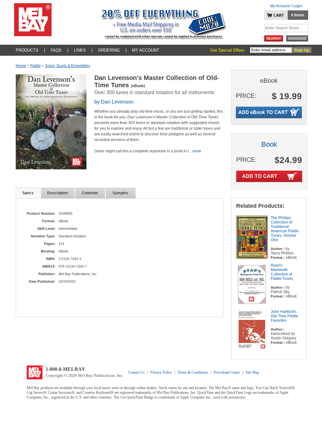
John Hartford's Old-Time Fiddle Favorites (284, 316)
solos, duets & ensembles (67, 66)
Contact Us (136, 372)
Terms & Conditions (193, 372)
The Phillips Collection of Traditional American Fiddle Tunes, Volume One (285, 229)
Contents (90, 193)
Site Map (252, 372)
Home (21, 66)
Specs (28, 193)
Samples (120, 193)
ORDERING (109, 50)
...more (195, 151)
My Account (145, 50)
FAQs (56, 50)
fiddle (35, 66)
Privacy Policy (161, 372)
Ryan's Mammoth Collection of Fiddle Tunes (282, 272)
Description (57, 193)
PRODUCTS (27, 50)
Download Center (227, 372)
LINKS (80, 50)
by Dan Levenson (114, 102)
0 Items (297, 15)
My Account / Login (286, 6)
